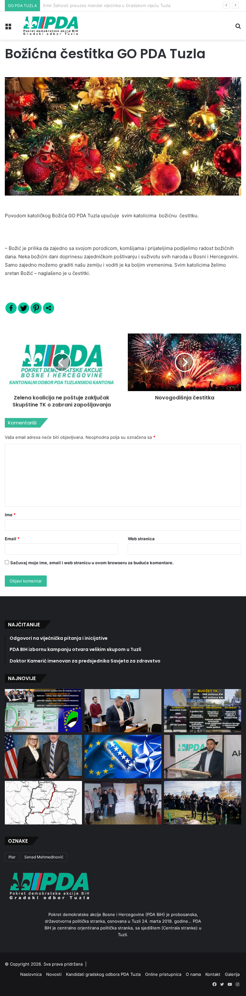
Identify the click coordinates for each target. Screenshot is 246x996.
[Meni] (8, 28)
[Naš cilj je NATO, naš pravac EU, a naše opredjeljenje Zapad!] (123, 756)
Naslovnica (31, 974)
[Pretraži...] (238, 28)
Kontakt (212, 974)
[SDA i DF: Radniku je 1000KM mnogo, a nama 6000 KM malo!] (43, 710)
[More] (48, 308)
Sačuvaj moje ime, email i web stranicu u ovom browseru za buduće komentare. (92, 562)
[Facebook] (11, 308)
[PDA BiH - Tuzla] (50, 25)
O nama (193, 974)
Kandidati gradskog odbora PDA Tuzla (103, 974)
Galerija (232, 974)
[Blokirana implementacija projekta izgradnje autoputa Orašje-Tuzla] (43, 802)
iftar (11, 857)
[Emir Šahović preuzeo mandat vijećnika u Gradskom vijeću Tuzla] (123, 711)
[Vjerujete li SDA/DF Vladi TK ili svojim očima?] (202, 710)
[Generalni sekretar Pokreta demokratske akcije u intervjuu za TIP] (202, 756)
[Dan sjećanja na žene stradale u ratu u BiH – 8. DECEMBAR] (123, 802)
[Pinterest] (36, 308)
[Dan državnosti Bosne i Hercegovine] (202, 802)
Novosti (54, 974)
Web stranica (141, 538)
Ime (10, 514)
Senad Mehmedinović (43, 857)
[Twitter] (23, 308)
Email (12, 538)
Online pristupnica (163, 974)
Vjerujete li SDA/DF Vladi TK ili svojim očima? (87, 5)
